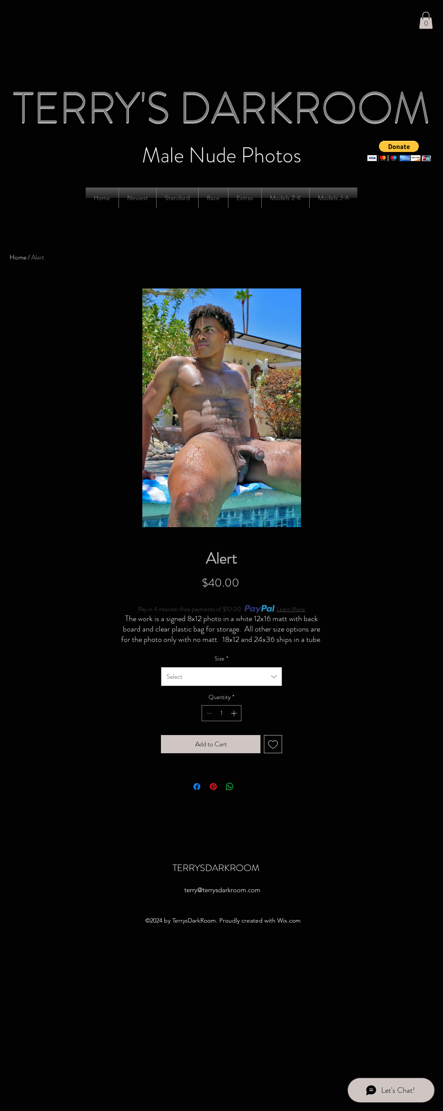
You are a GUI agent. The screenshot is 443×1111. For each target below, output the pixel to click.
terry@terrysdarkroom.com (222, 890)
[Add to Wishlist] (273, 744)
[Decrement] (208, 713)
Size (221, 658)
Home (18, 257)
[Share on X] (246, 786)
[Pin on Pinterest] (213, 786)
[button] (426, 20)
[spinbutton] (221, 713)
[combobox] (221, 676)
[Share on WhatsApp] (230, 786)
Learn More (290, 609)
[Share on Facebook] (197, 786)
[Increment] (234, 713)
